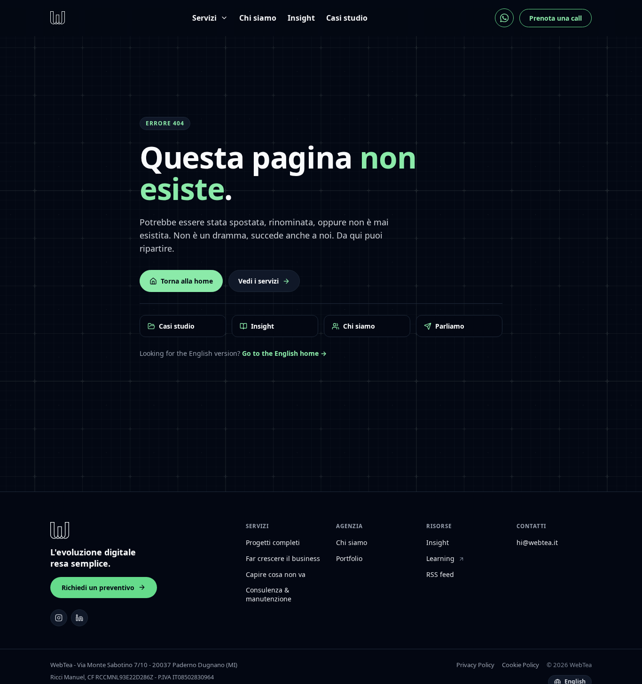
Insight (301, 18)
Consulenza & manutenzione (268, 594)
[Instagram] (58, 617)
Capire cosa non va (275, 574)
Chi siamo (257, 18)
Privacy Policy (475, 665)
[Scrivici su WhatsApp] (504, 17)
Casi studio (347, 18)
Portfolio (349, 558)
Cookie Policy (520, 665)
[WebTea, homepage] (57, 18)
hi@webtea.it (537, 542)
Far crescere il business (283, 558)
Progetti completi (273, 542)
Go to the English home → (284, 353)
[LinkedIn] (79, 617)
